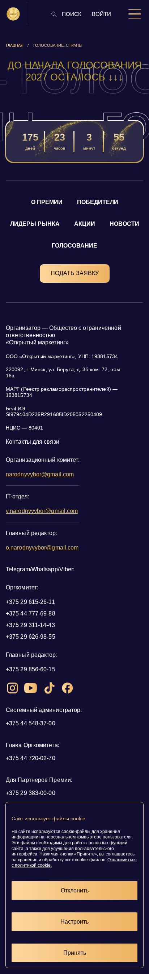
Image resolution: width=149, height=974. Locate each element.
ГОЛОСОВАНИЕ (74, 246)
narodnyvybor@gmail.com (40, 474)
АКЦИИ (84, 224)
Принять (74, 953)
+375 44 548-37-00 (30, 723)
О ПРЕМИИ (47, 202)
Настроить (74, 922)
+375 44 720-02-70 (30, 758)
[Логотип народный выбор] (13, 14)
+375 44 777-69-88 (30, 613)
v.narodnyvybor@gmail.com (42, 511)
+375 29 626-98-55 (30, 637)
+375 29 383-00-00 (30, 793)
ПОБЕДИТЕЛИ (97, 202)
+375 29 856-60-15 (30, 669)
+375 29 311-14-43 (30, 625)
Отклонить (75, 890)
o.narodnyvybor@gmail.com (42, 547)
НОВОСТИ (124, 224)
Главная (15, 45)
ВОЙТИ (101, 14)
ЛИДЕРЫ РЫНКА (35, 224)
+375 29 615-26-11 (30, 602)
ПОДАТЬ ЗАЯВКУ (75, 273)
